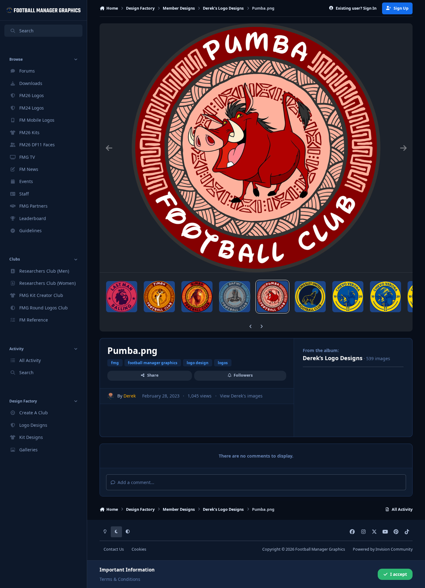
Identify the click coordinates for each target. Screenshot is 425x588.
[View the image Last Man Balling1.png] (121, 296)
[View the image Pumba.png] (272, 296)
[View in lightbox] (256, 147)
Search (26, 31)
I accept (398, 574)
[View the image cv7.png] (385, 296)
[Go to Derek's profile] (110, 396)
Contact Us (114, 549)
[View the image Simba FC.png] (197, 296)
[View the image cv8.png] (347, 296)
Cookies (139, 549)
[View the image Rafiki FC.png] (234, 296)
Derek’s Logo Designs (332, 358)
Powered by (383, 549)
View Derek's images (241, 396)
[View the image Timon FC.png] (159, 296)
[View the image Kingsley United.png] (310, 296)
